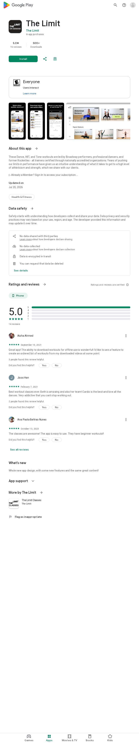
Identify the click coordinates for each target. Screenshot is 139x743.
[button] (17, 121)
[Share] (45, 59)
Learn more (29, 93)
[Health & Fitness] (22, 197)
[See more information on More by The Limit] (41, 492)
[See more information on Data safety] (32, 208)
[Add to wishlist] (55, 59)
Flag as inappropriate (25, 516)
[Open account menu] (133, 5)
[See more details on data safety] (21, 270)
